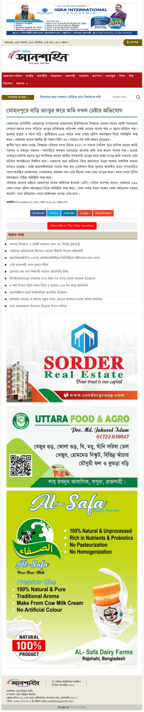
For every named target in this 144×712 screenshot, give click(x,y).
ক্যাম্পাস (97, 76)
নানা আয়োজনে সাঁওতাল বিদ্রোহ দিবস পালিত (38, 306)
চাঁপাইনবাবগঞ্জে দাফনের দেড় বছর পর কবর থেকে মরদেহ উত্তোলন (52, 278)
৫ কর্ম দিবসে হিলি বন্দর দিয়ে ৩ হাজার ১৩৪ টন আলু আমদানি (49, 285)
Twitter (53, 213)
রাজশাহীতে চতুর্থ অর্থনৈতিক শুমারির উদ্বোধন (38, 292)
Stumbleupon (103, 213)
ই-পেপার (132, 42)
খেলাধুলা (110, 76)
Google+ (85, 213)
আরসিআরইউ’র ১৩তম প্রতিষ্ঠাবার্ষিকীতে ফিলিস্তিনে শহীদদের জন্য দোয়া (55, 258)
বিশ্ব (131, 76)
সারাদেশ (84, 76)
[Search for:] (126, 97)
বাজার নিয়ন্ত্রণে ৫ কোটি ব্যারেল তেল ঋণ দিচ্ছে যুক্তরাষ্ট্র (45, 244)
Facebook (38, 213)
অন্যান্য (20, 83)
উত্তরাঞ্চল (56, 76)
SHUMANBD (78, 707)
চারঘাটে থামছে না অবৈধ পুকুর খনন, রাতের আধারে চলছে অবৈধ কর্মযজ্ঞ (56, 299)
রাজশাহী (70, 76)
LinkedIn (69, 213)
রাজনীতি (42, 76)
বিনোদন (8, 83)
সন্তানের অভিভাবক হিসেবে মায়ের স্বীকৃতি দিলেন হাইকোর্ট (46, 251)
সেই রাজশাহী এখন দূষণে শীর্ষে (29, 265)
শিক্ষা (122, 76)
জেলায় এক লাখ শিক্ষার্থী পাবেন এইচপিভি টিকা (39, 271)
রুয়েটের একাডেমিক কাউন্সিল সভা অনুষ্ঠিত (64, 97)
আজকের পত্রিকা (12, 76)
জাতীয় (29, 76)
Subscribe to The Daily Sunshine (72, 225)
